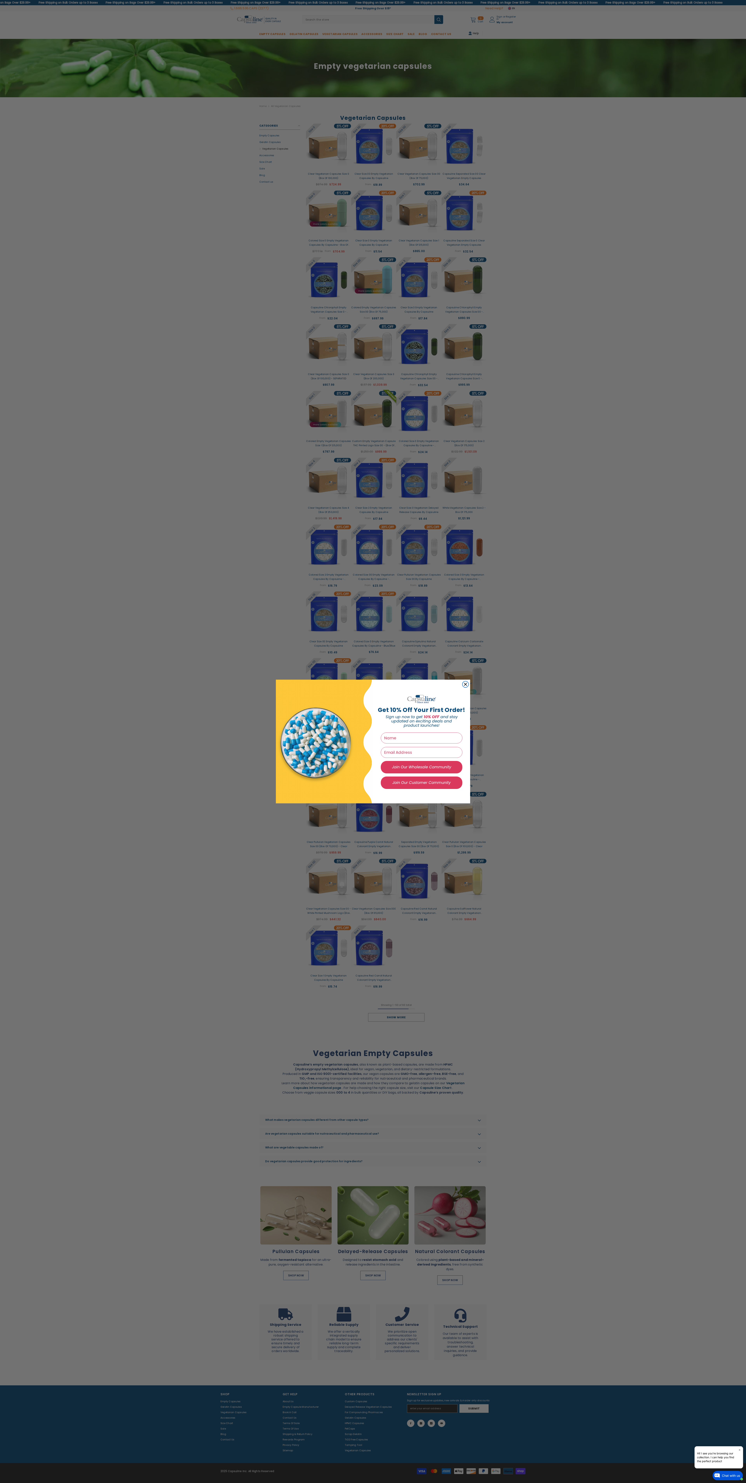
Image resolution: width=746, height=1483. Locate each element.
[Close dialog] (465, 684)
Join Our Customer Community (421, 782)
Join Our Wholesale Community (421, 767)
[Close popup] (739, 1450)
